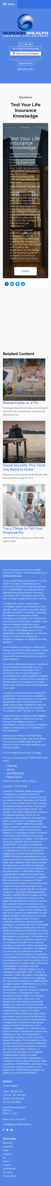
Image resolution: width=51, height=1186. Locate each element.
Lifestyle (6, 1165)
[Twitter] (7, 1130)
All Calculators (9, 1176)
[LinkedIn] (11, 1130)
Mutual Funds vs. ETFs (21, 403)
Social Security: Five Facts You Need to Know (24, 467)
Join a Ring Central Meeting (25, 49)
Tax (4, 1158)
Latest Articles (9, 1169)
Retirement (8, 1143)
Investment (8, 1147)
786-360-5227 (25, 69)
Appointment (25, 63)
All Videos (7, 1172)
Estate (5, 1150)
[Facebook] (3, 1130)
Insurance (7, 1154)
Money (6, 1161)
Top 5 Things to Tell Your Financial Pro (22, 530)
